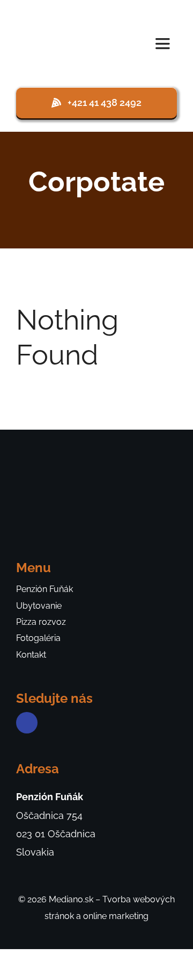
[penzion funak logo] (53, 12)
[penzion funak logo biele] (56, 461)
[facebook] (27, 722)
